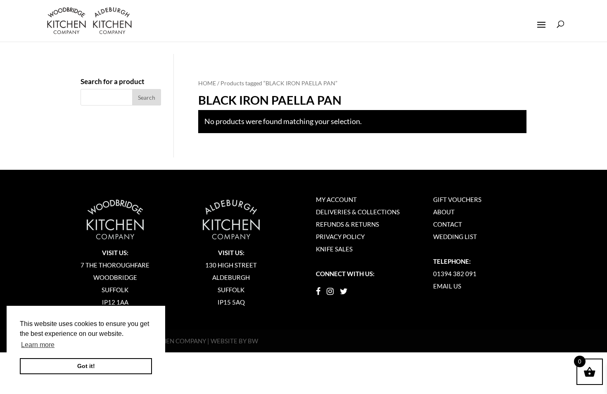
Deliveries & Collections (358, 212)
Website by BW (234, 341)
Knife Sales (334, 249)
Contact (447, 224)
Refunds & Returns (347, 224)
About (444, 212)
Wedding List (455, 236)
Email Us (447, 286)
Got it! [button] (86, 366)
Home (207, 83)
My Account (336, 199)
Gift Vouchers (457, 199)
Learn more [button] (38, 344)
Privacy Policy (340, 236)
